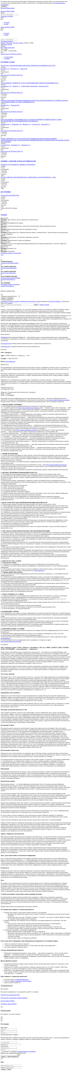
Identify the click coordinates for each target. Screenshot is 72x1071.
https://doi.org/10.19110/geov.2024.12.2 (12, 92)
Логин (3, 1065)
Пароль (3, 1067)
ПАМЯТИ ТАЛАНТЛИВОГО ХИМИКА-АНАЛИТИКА (18, 164)
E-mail (2, 1044)
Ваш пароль (4, 1046)
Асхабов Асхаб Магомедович (9, 263)
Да (1, 1018)
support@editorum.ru (22, 979)
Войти (36, 304)
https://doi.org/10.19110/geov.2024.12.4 (12, 130)
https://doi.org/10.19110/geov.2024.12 (11, 54)
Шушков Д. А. (27, 124)
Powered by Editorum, (54, 301)
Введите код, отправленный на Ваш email (13, 1053)
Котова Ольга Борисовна (8, 273)
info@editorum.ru (10, 361)
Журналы (4, 8)
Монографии (10, 8)
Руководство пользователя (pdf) (10, 995)
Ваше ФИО (4, 1027)
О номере (7, 58)
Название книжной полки (9, 296)
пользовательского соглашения (26, 1051)
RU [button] (2, 19)
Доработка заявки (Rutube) (9, 1004)
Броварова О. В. (17, 124)
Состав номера (8, 57)
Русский (6, 22)
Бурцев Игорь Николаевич (9, 268)
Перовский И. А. (6, 124)
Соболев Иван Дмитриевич (29, 86)
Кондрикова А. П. (6, 86)
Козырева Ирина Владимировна (10, 278)
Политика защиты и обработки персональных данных (24, 301)
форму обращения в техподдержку (21, 981)
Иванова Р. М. (15, 105)
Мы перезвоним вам (6, 985)
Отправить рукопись (7, 16)
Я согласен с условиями (9, 1051)
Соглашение (4, 301)
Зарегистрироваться (13, 1056)
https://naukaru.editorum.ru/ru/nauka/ (59, 400)
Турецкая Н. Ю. (5, 145)
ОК (19, 1054)
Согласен (3, 6)
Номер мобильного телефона (9, 1034)
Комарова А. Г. (26, 145)
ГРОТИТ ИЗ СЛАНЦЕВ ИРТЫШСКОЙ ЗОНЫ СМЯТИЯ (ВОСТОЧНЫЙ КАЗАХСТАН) (28, 65)
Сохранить (10, 298)
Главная (3, 43)
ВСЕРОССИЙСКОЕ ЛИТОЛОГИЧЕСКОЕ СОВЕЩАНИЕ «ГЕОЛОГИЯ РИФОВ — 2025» (28, 177)
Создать (10, 303)
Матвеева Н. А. (5, 105)
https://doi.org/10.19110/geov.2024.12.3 (12, 111)
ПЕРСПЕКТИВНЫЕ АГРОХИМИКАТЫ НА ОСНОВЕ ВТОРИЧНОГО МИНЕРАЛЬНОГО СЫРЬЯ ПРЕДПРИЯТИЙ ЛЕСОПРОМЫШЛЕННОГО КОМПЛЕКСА (31, 120)
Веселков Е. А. (45, 124)
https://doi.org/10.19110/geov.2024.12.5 (12, 151)
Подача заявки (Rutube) (8, 1001)
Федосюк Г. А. (15, 68)
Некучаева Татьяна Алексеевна (10, 284)
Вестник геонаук (18, 43)
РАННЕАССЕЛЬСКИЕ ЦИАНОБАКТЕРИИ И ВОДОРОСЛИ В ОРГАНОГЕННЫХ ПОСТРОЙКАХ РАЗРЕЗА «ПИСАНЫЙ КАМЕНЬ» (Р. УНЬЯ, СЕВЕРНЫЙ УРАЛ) (34, 101)
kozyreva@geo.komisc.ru (8, 279)
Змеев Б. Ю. (23, 68)
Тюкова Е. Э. (16, 86)
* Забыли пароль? (44, 304)
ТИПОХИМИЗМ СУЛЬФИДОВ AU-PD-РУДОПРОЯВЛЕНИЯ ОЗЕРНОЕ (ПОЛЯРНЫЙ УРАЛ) (29, 83)
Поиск (3, 13)
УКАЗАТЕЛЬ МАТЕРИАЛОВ (10, 195)
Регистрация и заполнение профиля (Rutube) (14, 998)
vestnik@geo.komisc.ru (7, 286)
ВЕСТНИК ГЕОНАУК (7, 47)
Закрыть (3, 298)
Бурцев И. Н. (36, 124)
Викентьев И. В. (44, 86)
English (6, 24)
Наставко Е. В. (5, 68)
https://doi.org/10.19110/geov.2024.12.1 (12, 75)
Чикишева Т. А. (16, 145)
